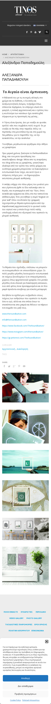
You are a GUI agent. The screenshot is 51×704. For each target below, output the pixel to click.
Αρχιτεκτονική (8, 349)
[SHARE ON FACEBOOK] (4, 366)
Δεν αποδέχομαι (25, 686)
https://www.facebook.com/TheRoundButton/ (23, 325)
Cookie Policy (15, 700)
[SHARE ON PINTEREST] (19, 366)
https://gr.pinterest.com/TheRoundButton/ (21, 337)
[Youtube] (35, 32)
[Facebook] (27, 32)
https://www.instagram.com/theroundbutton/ (22, 331)
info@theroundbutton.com (14, 319)
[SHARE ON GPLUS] (14, 366)
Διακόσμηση (22, 349)
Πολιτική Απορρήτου (31, 700)
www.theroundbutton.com (14, 313)
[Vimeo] (40, 32)
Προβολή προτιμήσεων (25, 694)
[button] (46, 641)
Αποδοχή (25, 678)
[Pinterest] (31, 32)
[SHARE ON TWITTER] (9, 366)
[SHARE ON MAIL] (24, 366)
